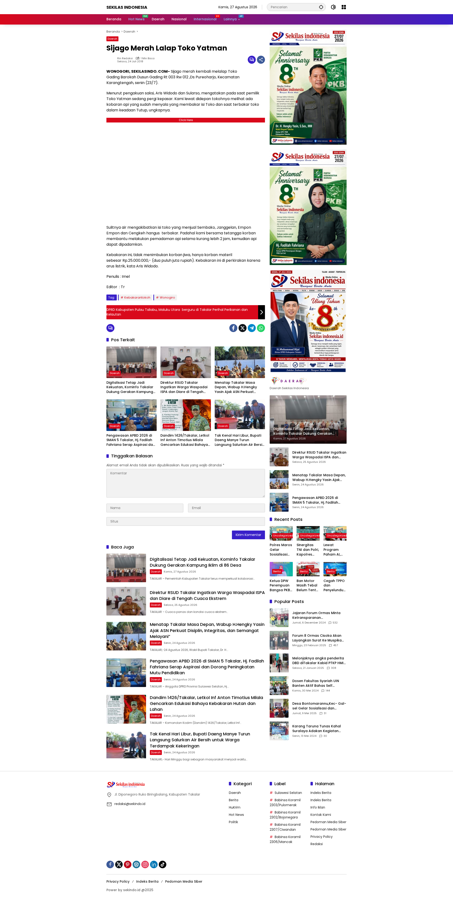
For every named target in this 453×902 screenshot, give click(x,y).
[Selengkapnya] (308, 381)
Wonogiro (167, 297)
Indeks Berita (320, 792)
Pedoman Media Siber (328, 822)
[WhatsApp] (261, 328)
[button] (321, 7)
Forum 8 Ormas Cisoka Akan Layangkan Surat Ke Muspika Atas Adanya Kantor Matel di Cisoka (317, 638)
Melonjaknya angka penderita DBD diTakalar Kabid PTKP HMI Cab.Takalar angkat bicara (318, 660)
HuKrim (234, 807)
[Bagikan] (261, 60)
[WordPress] (136, 864)
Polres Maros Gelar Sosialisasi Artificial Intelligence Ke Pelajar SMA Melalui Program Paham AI (281, 550)
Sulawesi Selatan (288, 792)
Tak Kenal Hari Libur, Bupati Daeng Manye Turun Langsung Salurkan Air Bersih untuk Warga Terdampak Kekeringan (239, 440)
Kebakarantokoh (137, 297)
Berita (277, 571)
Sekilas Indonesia (126, 7)
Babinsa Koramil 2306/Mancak (285, 839)
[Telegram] (252, 328)
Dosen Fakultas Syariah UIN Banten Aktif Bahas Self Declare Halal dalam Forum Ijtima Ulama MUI (316, 683)
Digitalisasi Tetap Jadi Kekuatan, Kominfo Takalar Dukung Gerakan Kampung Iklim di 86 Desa (129, 387)
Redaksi (316, 844)
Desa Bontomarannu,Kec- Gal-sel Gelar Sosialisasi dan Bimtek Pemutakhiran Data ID (319, 706)
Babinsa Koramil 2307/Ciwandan (285, 827)
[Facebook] (233, 328)
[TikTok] (162, 864)
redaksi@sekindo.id (129, 803)
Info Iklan (317, 807)
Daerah (112, 39)
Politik (233, 822)
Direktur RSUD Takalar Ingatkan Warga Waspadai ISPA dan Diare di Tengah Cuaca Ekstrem (183, 387)
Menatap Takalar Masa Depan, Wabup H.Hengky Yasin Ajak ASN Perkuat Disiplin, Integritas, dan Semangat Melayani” (236, 387)
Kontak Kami (320, 814)
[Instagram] (145, 864)
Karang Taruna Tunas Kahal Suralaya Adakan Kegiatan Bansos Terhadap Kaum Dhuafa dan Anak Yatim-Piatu (318, 728)
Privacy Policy (321, 836)
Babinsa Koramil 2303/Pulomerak (285, 802)
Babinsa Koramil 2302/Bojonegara (285, 815)
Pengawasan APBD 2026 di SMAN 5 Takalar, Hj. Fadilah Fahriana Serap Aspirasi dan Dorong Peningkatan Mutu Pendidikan (130, 440)
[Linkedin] (154, 864)
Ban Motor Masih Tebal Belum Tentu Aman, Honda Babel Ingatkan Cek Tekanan (308, 586)
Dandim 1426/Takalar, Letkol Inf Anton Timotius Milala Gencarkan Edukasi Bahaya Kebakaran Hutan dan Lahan (185, 440)
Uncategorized (283, 536)
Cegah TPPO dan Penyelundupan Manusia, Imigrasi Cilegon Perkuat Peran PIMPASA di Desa (334, 586)
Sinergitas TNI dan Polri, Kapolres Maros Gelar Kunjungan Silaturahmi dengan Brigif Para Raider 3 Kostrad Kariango (308, 550)
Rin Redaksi (125, 58)
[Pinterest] (127, 864)
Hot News (236, 814)
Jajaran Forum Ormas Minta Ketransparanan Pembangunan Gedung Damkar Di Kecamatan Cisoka (318, 615)
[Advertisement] (185, 172)
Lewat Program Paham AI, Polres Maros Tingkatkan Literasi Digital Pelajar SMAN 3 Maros (334, 550)
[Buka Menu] (344, 7)
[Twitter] (243, 328)
